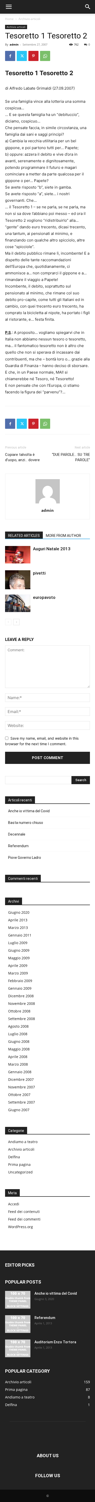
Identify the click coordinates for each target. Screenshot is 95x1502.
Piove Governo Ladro (24, 858)
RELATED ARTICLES (24, 536)
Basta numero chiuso (25, 823)
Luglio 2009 (17, 942)
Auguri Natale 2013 (51, 548)
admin (14, 44)
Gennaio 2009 (19, 988)
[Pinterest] (33, 56)
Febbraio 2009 (20, 980)
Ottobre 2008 (19, 1011)
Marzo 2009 (18, 973)
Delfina (14, 1156)
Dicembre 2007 (21, 1079)
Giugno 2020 (18, 912)
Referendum (18, 846)
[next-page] (16, 622)
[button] (9, 7)
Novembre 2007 (21, 1087)
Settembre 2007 (21, 1102)
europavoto (44, 597)
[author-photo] (47, 503)
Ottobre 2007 (19, 1094)
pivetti (39, 573)
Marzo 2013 (18, 927)
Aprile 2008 (17, 1056)
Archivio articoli (29, 19)
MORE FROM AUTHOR (63, 536)
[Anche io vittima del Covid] (17, 1300)
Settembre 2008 (21, 1018)
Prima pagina (19, 1164)
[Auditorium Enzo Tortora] (17, 1348)
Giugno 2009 (18, 950)
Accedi (13, 1204)
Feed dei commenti (24, 1219)
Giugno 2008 (18, 1041)
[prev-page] (8, 622)
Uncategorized (20, 1172)
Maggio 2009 (19, 958)
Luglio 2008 (17, 1033)
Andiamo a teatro (22, 1141)
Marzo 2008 (18, 1064)
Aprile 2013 (17, 920)
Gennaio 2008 (19, 1071)
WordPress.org (20, 1226)
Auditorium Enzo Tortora (55, 1342)
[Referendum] (17, 1324)
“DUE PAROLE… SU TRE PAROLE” (71, 457)
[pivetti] (17, 579)
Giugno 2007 (18, 1109)
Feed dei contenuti (24, 1211)
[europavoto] (17, 603)
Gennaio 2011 (19, 935)
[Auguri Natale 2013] (17, 554)
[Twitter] (22, 56)
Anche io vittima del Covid (29, 811)
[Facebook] (10, 56)
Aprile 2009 (17, 965)
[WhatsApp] (45, 56)
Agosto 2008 (18, 1026)
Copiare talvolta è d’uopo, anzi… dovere (22, 457)
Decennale (16, 834)
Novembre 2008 (21, 1003)
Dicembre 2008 (21, 995)
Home (9, 19)
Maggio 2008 (19, 1049)
